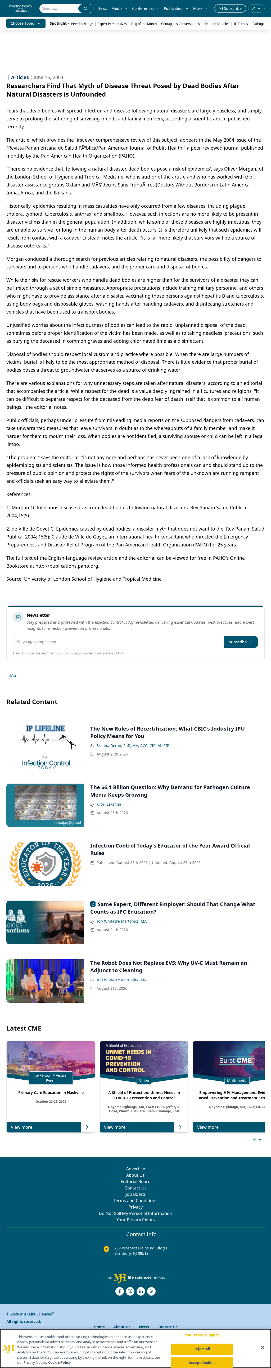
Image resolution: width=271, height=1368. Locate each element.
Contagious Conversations (180, 23)
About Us (135, 1175)
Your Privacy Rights (135, 1220)
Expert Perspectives (112, 23)
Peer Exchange (82, 23)
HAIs (12, 675)
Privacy (135, 1207)
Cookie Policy (59, 1362)
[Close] (262, 1348)
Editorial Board (136, 1181)
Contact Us (136, 1188)
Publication (174, 8)
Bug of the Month (144, 23)
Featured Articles (216, 23)
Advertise (135, 1169)
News (102, 8)
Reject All (201, 1349)
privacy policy (113, 653)
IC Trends (241, 23)
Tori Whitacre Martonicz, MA (121, 921)
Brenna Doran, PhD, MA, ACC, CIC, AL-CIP (132, 745)
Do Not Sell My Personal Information (135, 1213)
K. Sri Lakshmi (108, 804)
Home (99, 1326)
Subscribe (238, 641)
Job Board (135, 1194)
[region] (135, 1348)
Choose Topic (22, 23)
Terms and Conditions (135, 1201)
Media (117, 8)
